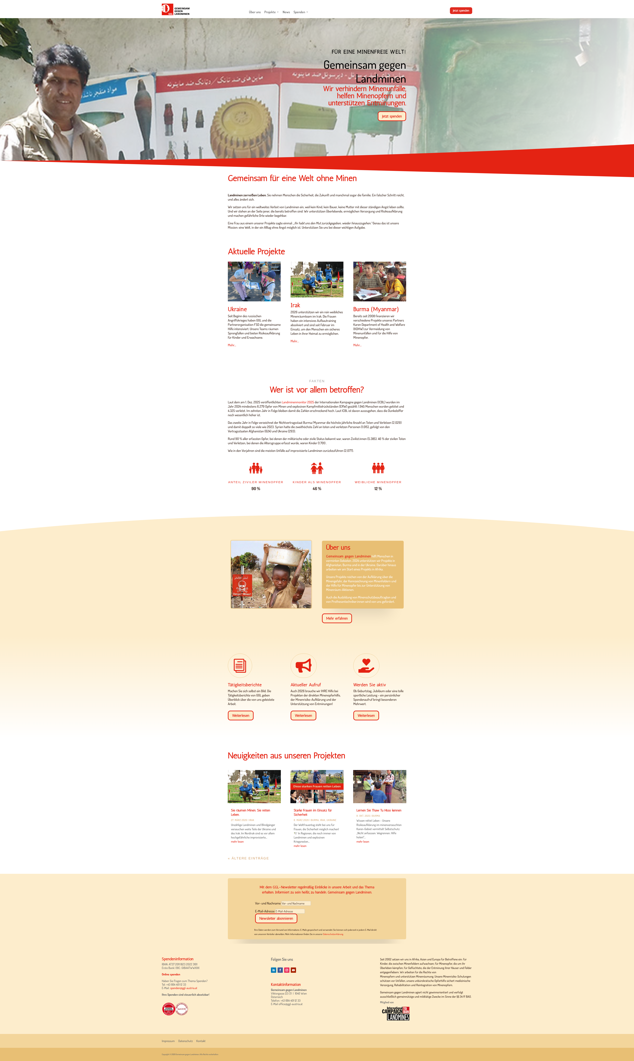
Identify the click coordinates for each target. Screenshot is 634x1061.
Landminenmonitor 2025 (298, 402)
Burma (315, 820)
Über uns (255, 12)
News (286, 12)
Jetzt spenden (461, 10)
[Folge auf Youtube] (293, 970)
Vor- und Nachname (268, 903)
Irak (251, 820)
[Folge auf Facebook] (280, 970)
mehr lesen (237, 841)
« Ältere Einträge (248, 858)
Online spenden (171, 974)
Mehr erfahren (337, 618)
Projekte (270, 12)
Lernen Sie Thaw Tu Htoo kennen (378, 810)
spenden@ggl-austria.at (183, 988)
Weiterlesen (240, 715)
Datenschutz (185, 1040)
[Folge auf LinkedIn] (273, 970)
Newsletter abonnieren (276, 918)
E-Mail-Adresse (265, 911)
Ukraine (331, 820)
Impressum (168, 1040)
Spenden (299, 12)
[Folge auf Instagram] (286, 970)
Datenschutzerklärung (333, 934)
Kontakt (201, 1040)
